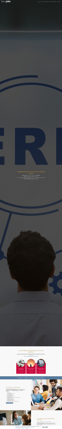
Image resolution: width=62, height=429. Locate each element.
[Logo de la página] (5, 1)
